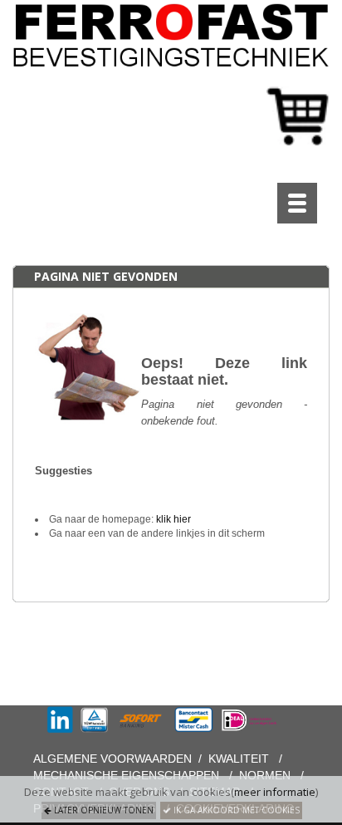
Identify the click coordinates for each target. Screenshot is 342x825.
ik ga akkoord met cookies (235, 810)
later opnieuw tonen (102, 810)
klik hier (173, 519)
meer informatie (274, 791)
